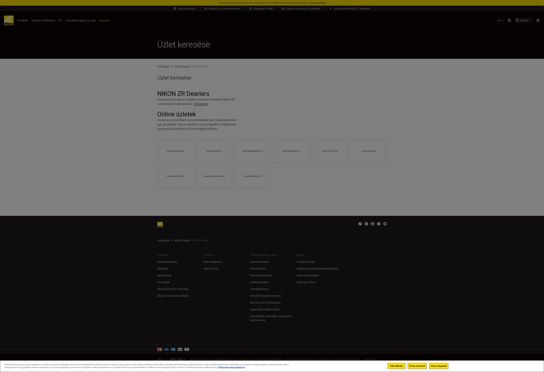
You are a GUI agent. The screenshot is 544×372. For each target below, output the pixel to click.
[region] (272, 366)
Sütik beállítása (396, 366)
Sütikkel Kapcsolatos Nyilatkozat (231, 367)
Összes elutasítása (417, 366)
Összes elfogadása (439, 366)
